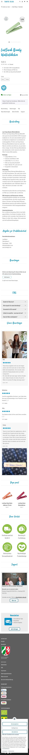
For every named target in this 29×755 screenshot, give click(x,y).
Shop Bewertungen (5, 111)
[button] (20, 1)
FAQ (19, 108)
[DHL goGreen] (3, 702)
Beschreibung (4, 108)
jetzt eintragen (14, 629)
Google (6, 403)
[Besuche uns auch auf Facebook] (5, 753)
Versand (11, 64)
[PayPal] (3, 690)
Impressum (4, 751)
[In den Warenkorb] (2, 11)
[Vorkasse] (3, 693)
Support (23, 111)
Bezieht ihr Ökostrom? (8, 302)
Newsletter (3, 644)
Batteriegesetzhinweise (6, 673)
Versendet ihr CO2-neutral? (9, 309)
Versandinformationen (6, 699)
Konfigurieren (15, 728)
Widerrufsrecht (4, 676)
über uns (14, 600)
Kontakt (3, 641)
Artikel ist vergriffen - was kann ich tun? (13, 313)
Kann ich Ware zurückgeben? (10, 317)
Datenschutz (11, 751)
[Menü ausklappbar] (1, 1)
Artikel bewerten (7, 277)
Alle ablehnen (15, 731)
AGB (2, 667)
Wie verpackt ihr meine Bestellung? (11, 305)
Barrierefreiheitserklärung (7, 679)
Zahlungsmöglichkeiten (6, 687)
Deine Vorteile (15, 111)
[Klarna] (3, 696)
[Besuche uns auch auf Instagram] (10, 753)
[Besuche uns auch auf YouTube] (8, 753)
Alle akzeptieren (14, 724)
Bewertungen (13, 108)
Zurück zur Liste (6, 7)
